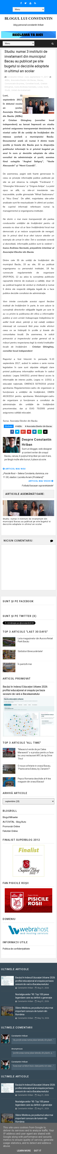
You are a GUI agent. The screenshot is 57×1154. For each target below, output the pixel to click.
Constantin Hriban (19, 1036)
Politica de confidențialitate (16, 948)
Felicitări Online (10, 831)
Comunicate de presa (14, 83)
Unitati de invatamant (20, 90)
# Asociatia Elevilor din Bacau (38, 426)
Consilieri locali (32, 83)
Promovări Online (11, 826)
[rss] (35, 3)
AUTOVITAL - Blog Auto (14, 822)
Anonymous (16, 1049)
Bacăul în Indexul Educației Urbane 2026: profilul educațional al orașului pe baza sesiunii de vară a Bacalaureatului (25, 690)
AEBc (7, 80)
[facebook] (21, 3)
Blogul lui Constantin (29, 18)
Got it (37, 1150)
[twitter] (25, 3)
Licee (40, 87)
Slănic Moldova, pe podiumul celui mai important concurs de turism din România (34, 1011)
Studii (7, 90)
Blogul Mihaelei (10, 817)
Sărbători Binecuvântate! (30, 651)
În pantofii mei (25, 664)
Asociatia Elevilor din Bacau (23, 80)
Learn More (24, 1150)
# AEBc (18, 426)
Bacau (40, 80)
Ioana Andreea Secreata (25, 87)
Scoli (46, 87)
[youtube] (30, 3)
